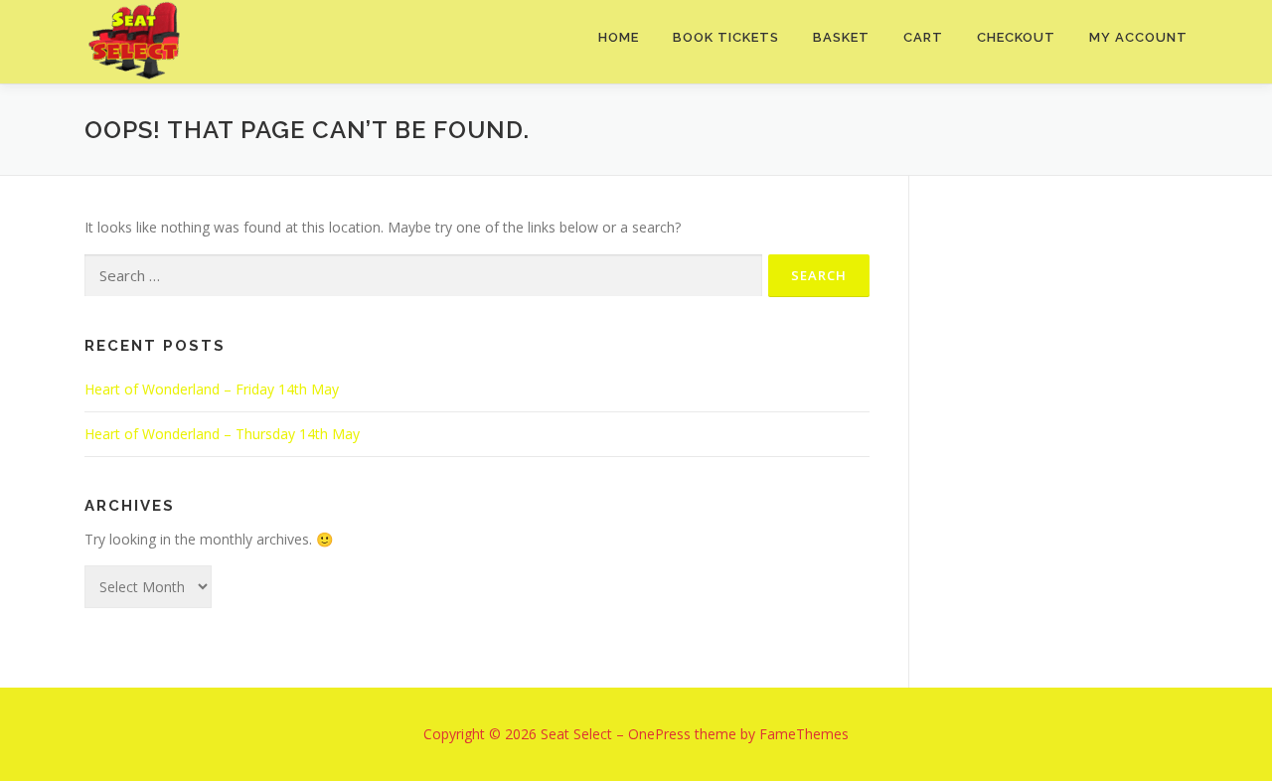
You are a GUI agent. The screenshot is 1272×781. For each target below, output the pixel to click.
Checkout (1016, 37)
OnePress (659, 733)
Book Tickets (726, 37)
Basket (841, 37)
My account (1138, 37)
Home (618, 37)
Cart (923, 37)
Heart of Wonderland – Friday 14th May (211, 389)
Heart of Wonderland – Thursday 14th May (222, 433)
